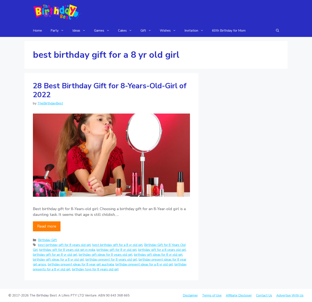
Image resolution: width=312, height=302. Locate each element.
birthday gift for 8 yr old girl (117, 250)
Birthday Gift (47, 240)
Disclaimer (190, 295)
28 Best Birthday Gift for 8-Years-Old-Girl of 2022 (110, 90)
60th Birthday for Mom (229, 30)
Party (55, 30)
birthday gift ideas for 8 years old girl (105, 255)
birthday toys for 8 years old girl (95, 269)
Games (99, 30)
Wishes (165, 30)
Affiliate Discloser (239, 295)
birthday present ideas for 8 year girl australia (81, 264)
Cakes (122, 30)
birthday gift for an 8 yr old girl (55, 255)
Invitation (191, 30)
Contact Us (264, 295)
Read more (46, 226)
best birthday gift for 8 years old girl (64, 245)
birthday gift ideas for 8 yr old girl (158, 255)
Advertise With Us (290, 295)
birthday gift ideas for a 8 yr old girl (58, 259)
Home (37, 30)
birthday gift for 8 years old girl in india (67, 250)
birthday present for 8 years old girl (111, 259)
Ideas (76, 30)
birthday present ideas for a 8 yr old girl (144, 264)
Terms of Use (212, 295)
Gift (143, 30)
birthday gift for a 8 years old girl (162, 250)
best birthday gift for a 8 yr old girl (117, 245)
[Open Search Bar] (277, 30)
